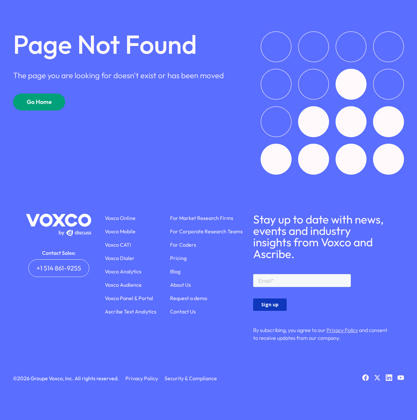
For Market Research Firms (201, 218)
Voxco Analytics (123, 271)
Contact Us (183, 311)
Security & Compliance (191, 378)
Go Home (39, 102)
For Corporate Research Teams (206, 231)
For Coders (183, 244)
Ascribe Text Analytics (130, 311)
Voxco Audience (123, 285)
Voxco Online (120, 218)
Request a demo (188, 298)
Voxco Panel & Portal (129, 298)
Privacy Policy (342, 330)
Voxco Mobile (120, 231)
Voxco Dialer (120, 258)
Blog (175, 271)
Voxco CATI (118, 244)
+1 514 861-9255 (58, 268)
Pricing (178, 258)
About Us (180, 285)
